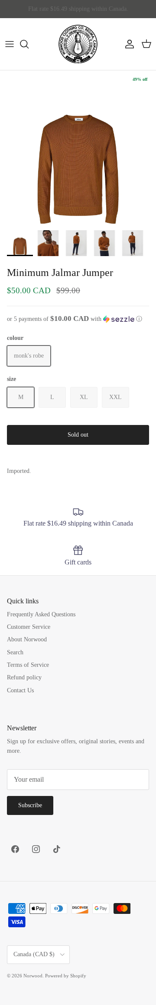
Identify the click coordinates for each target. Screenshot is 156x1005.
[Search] (28, 44)
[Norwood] (78, 44)
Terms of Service (28, 665)
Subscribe (30, 805)
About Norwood (27, 639)
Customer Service (28, 627)
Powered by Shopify (65, 975)
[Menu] (9, 44)
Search (15, 652)
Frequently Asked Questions (41, 614)
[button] (78, 319)
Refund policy (24, 677)
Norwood (32, 975)
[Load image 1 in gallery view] (78, 148)
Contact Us (20, 690)
